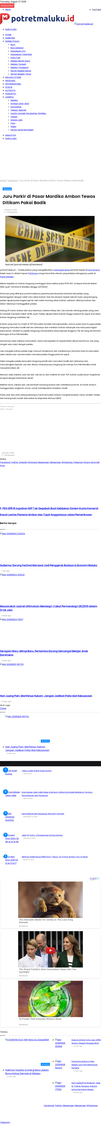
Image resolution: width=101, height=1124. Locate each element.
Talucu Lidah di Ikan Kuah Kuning (36, 770)
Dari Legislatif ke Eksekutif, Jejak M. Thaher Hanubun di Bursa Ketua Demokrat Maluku (86, 1086)
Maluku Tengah (18, 64)
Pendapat (10, 93)
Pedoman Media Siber (59, 1112)
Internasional (13, 83)
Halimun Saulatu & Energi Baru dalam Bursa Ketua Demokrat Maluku (27, 1071)
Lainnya (9, 97)
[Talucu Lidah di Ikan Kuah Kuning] (12, 779)
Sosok (8, 87)
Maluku (14, 100)
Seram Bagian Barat (21, 70)
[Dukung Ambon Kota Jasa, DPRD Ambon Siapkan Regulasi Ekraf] (62, 1048)
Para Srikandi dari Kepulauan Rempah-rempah (43, 813)
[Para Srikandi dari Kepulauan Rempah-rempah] (12, 822)
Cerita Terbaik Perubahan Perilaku (28, 113)
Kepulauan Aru (18, 51)
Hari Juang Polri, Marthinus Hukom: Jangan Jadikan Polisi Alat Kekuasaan (27, 748)
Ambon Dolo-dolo (20, 103)
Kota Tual (15, 57)
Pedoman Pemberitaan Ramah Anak (43, 1116)
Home (8, 34)
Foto (13, 123)
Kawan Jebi (16, 119)
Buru (13, 44)
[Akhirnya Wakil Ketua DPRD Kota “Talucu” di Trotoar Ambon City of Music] (12, 865)
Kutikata (10, 90)
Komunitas (16, 106)
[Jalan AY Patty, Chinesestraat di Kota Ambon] (12, 843)
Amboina (10, 37)
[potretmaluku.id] (46, 23)
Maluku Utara (13, 77)
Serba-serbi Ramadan (22, 129)
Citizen (14, 116)
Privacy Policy (79, 1112)
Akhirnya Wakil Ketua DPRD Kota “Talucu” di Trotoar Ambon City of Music (55, 856)
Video (13, 126)
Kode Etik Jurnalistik (74, 1116)
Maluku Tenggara (19, 67)
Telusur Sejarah (18, 110)
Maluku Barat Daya (20, 60)
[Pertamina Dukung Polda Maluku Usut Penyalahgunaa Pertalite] (62, 1069)
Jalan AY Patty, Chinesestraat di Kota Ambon (42, 835)
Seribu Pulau (12, 41)
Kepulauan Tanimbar (21, 54)
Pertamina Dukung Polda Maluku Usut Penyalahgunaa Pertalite (84, 1064)
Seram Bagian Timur (21, 74)
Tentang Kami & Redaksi (33, 1112)
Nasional (10, 80)
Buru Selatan (17, 47)
